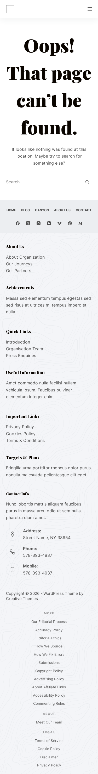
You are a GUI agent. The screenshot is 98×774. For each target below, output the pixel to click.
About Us (62, 210)
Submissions (49, 662)
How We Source (49, 646)
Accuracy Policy (49, 630)
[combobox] (44, 182)
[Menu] (90, 9)
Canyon (42, 210)
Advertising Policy (49, 679)
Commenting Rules (49, 703)
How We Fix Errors (49, 654)
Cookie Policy (49, 749)
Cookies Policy (21, 433)
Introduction (18, 342)
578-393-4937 (37, 555)
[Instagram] (39, 223)
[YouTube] (49, 223)
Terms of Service (49, 741)
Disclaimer (49, 757)
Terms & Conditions (25, 440)
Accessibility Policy (49, 695)
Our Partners (18, 270)
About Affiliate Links (49, 687)
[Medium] (80, 223)
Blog (25, 210)
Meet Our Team (49, 722)
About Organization (25, 257)
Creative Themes (22, 598)
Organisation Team (24, 348)
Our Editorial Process (49, 622)
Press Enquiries (21, 355)
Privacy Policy (20, 426)
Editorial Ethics (49, 638)
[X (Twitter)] (28, 223)
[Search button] (87, 182)
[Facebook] (18, 223)
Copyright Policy (49, 671)
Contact (83, 210)
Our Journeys (19, 263)
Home (11, 210)
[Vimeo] (59, 223)
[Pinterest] (70, 223)
